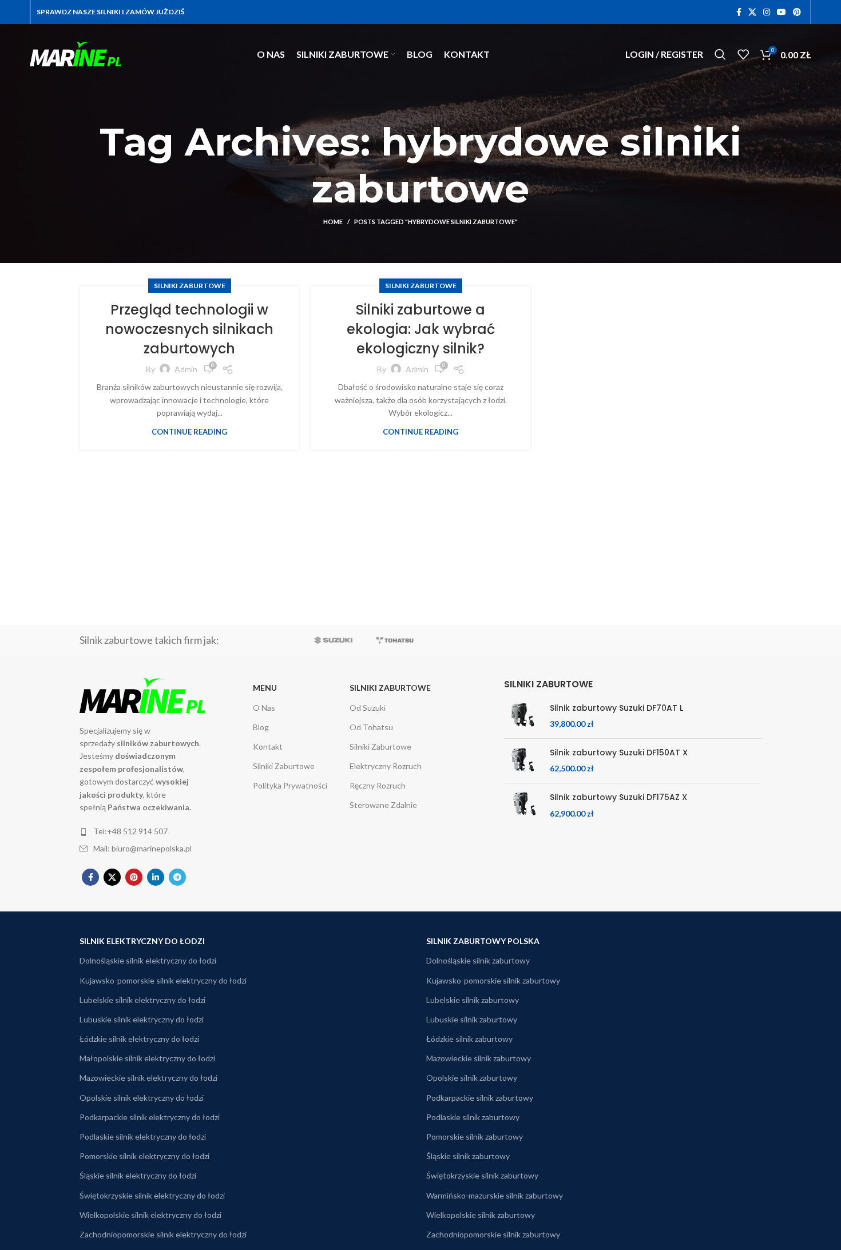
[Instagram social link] (766, 12)
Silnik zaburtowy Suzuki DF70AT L (616, 708)
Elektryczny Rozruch (386, 766)
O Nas (264, 707)
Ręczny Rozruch (378, 785)
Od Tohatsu (371, 727)
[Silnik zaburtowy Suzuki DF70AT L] (522, 716)
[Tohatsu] (394, 640)
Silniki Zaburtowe (189, 285)
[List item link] (148, 831)
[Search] (720, 54)
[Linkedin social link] (155, 877)
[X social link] (752, 12)
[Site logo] (75, 53)
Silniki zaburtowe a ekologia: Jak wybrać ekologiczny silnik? (421, 328)
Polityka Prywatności (290, 785)
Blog (261, 727)
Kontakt (268, 746)
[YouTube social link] (781, 12)
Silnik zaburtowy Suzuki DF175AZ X (618, 797)
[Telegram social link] (177, 877)
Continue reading (189, 432)
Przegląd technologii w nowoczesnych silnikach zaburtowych (189, 328)
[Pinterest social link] (797, 12)
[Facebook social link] (739, 12)
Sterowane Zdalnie (383, 805)
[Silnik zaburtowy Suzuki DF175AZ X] (522, 805)
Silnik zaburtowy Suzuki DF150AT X (619, 752)
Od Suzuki (368, 707)
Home (333, 221)
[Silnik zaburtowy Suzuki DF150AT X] (522, 760)
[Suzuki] (333, 640)
